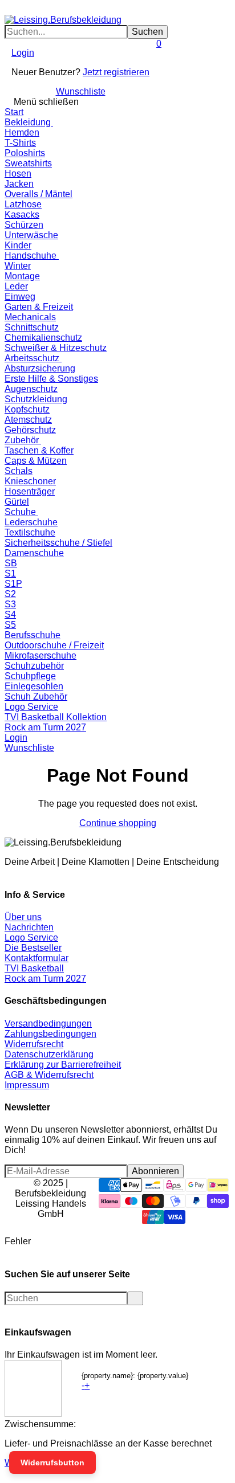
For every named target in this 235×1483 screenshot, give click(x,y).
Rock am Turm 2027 (45, 727)
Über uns (23, 917)
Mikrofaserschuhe (40, 655)
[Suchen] (14, 9)
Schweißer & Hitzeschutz (56, 348)
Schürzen (24, 225)
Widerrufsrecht (34, 1044)
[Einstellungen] (8, 68)
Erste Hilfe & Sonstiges (51, 378)
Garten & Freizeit (39, 307)
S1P (13, 584)
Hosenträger (30, 491)
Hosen (18, 173)
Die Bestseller (33, 948)
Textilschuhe (30, 532)
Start (14, 112)
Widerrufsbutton (52, 1462)
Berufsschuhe (32, 635)
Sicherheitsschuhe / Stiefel (58, 543)
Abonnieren (155, 1171)
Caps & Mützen (36, 460)
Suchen (147, 31)
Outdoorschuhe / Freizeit (54, 645)
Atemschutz (28, 419)
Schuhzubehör (34, 666)
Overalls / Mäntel (38, 194)
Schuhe (21, 512)
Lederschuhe (31, 522)
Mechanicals (30, 317)
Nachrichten (29, 927)
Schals (19, 471)
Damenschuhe (34, 553)
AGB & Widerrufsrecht (49, 1075)
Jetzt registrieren (116, 72)
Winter (18, 266)
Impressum (27, 1085)
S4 (10, 614)
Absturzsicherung (40, 368)
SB (11, 563)
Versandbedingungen (48, 1023)
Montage (22, 276)
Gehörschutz (30, 430)
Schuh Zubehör (36, 696)
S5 (10, 625)
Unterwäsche (31, 235)
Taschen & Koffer (39, 450)
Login (22, 53)
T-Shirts (20, 143)
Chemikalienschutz (43, 337)
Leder (16, 286)
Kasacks (22, 214)
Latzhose (23, 204)
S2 (10, 594)
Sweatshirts (28, 163)
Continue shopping (117, 823)
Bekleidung (29, 122)
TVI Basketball (34, 968)
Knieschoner (30, 481)
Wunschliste (81, 91)
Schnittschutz (32, 327)
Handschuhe (32, 255)
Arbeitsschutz (33, 358)
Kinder (18, 245)
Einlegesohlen (34, 686)
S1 (10, 573)
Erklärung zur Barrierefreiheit (63, 1064)
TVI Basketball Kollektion (56, 717)
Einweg (20, 296)
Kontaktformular (36, 958)
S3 (10, 604)
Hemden (22, 132)
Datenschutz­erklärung (49, 1054)
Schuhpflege (30, 676)
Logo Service (31, 707)
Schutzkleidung (36, 399)
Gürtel (17, 501)
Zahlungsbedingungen (50, 1034)
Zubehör (23, 440)
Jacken (19, 184)
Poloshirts (25, 153)
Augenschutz (31, 389)
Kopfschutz (27, 409)
